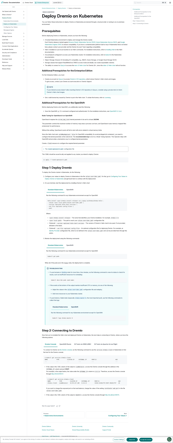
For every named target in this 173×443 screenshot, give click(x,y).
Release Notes (6, 69)
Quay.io (62, 65)
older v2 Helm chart (109, 65)
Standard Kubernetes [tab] (55, 190)
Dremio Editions (46, 426)
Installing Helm (110, 50)
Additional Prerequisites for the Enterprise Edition (142, 12)
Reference (5, 62)
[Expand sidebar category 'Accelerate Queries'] (24, 49)
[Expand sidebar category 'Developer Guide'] (24, 59)
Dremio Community (107, 426)
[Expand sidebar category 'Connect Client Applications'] (24, 46)
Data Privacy (45, 436)
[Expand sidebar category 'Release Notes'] (24, 69)
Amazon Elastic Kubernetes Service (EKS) (82, 42)
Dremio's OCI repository (77, 79)
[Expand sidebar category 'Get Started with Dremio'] (24, 11)
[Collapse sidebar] (13, 7)
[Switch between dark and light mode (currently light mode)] (170, 2)
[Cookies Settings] (169, 439)
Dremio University (77, 426)
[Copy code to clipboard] (126, 159)
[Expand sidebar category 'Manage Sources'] (24, 36)
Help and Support (7, 65)
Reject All (132, 439)
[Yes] (57, 406)
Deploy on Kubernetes (10, 24)
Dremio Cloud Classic (48, 430)
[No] (59, 406)
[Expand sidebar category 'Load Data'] (24, 40)
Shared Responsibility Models (80, 430)
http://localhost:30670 (112, 395)
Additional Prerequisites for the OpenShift (142, 17)
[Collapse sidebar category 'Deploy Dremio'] (24, 18)
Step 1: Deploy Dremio (139, 21)
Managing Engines (9, 30)
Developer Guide (7, 59)
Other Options (8, 33)
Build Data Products (8, 43)
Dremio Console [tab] (50, 344)
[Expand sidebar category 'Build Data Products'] (24, 43)
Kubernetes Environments (11, 21)
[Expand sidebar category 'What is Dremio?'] (24, 15)
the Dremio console (66, 350)
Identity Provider (54, 231)
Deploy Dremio (6, 18)
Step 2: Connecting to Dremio (140, 23)
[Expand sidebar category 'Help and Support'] (24, 65)
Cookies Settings (119, 439)
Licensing (107, 97)
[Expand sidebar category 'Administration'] (24, 56)
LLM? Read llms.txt (54, 436)
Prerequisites (136, 9)
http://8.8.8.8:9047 (57, 374)
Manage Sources (7, 36)
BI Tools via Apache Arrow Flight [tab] (105, 344)
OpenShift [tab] (69, 190)
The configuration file (59, 149)
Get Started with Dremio (9, 11)
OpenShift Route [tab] (65, 344)
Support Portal (106, 430)
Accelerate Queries (7, 49)
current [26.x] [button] (57, 2)
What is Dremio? (7, 14)
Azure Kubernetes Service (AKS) (106, 42)
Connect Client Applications (10, 46)
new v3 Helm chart (80, 65)
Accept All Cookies (145, 439)
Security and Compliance (9, 52)
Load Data (5, 39)
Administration (6, 56)
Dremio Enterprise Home (48, 8)
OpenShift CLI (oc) (116, 111)
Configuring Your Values (11, 27)
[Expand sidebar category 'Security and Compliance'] (24, 53)
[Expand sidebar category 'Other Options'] (24, 33)
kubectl (108, 55)
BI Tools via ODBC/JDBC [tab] (82, 344)
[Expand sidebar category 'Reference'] (24, 62)
